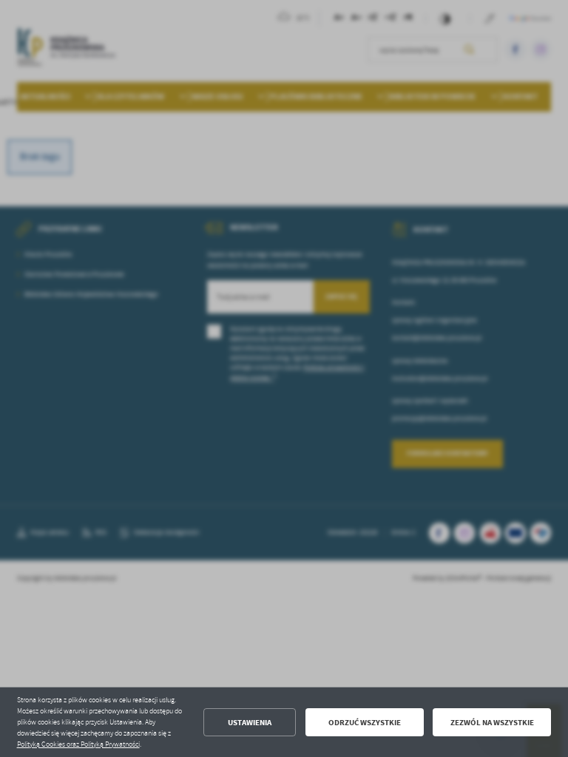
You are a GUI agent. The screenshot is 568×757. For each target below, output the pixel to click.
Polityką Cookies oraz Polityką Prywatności (78, 744)
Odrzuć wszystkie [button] (364, 722)
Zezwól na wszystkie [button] (492, 722)
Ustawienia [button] (249, 722)
